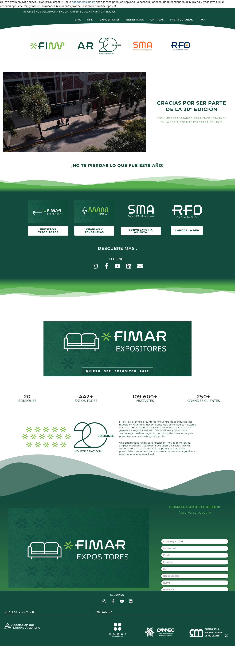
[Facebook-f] (106, 266)
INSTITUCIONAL (181, 19)
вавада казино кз (83, 2)
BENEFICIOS (135, 19)
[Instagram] (95, 266)
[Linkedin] (128, 266)
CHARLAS (157, 19)
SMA (78, 19)
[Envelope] (139, 266)
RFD (90, 19)
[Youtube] (117, 266)
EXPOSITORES (110, 19)
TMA (202, 19)
